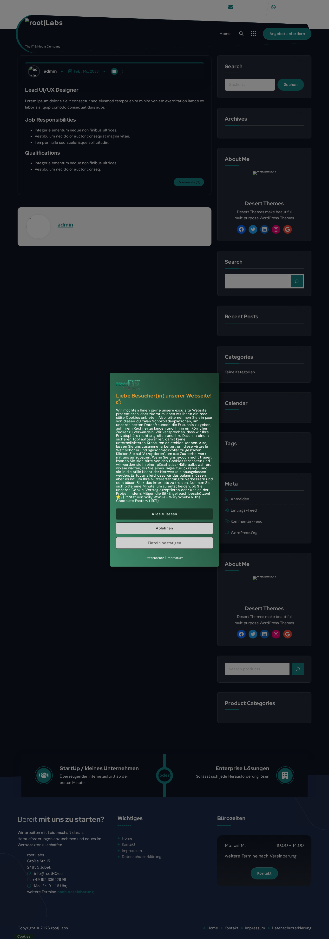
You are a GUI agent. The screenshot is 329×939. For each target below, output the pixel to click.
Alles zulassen (164, 513)
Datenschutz (154, 558)
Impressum (175, 558)
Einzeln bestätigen (164, 542)
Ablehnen (164, 528)
